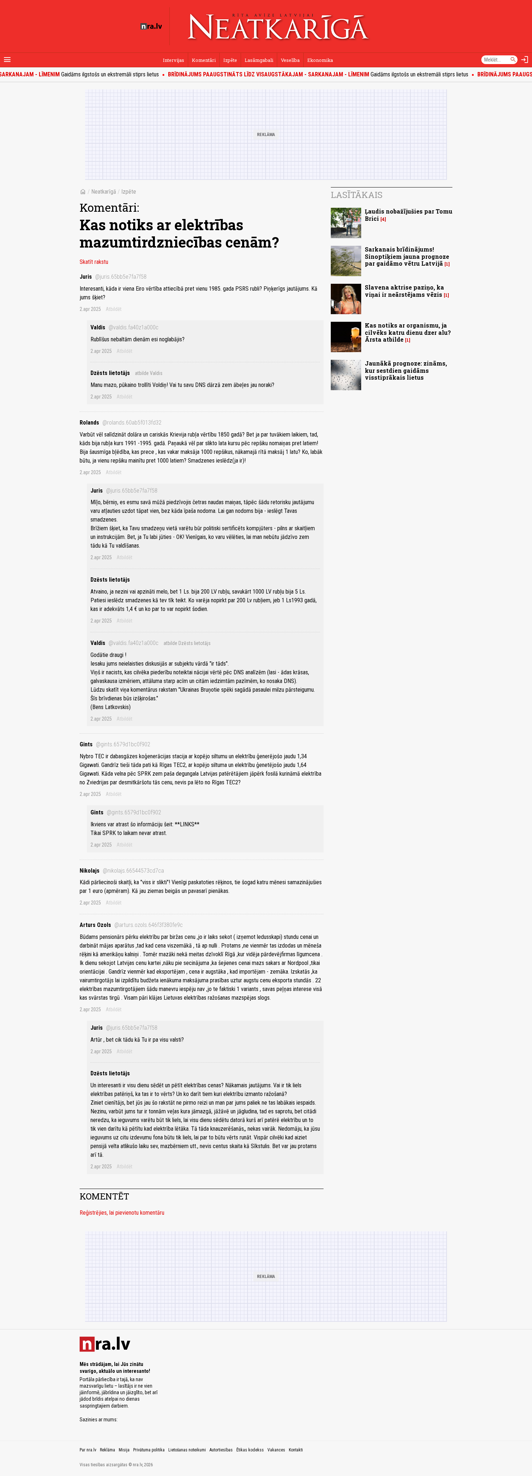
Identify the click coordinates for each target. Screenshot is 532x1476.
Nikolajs (122, 870)
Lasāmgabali (259, 60)
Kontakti (296, 1449)
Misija (124, 1449)
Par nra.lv (88, 1449)
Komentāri (204, 60)
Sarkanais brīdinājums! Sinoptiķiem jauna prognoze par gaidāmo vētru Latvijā (407, 256)
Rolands (120, 422)
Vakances (276, 1449)
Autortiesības (221, 1449)
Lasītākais (357, 195)
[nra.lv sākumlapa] (151, 26)
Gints (115, 744)
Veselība (290, 60)
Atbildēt (114, 309)
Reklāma (107, 1449)
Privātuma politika (149, 1449)
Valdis (124, 327)
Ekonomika (320, 60)
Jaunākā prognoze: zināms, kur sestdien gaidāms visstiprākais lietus (406, 370)
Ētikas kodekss (250, 1449)
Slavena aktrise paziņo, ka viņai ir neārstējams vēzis (404, 290)
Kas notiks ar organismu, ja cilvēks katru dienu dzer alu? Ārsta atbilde (408, 332)
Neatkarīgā (103, 191)
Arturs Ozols (131, 925)
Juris (113, 276)
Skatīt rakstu (94, 261)
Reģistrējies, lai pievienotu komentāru (122, 1212)
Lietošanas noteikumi (187, 1449)
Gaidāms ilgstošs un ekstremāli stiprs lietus (302, 74)
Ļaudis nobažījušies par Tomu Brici (408, 214)
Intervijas (173, 60)
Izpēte (230, 60)
